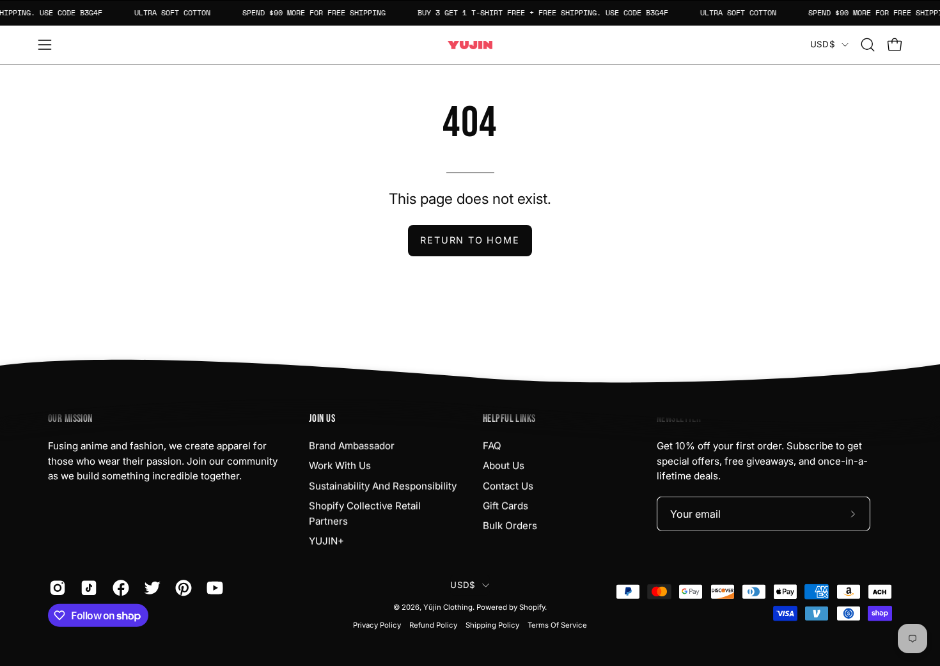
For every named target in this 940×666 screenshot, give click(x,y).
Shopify (532, 607)
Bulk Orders (510, 526)
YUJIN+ (326, 541)
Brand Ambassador (352, 446)
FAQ (492, 446)
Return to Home (469, 240)
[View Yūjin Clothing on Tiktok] (86, 588)
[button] (867, 44)
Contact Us (508, 485)
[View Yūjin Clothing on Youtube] (212, 588)
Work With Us (340, 466)
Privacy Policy (377, 625)
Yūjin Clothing (448, 607)
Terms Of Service (557, 625)
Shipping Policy (492, 625)
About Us (503, 466)
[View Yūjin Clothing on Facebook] (118, 588)
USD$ (822, 44)
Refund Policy (433, 625)
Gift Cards (505, 506)
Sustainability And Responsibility (383, 485)
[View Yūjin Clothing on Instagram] (55, 588)
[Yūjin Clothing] (470, 45)
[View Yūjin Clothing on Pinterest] (181, 588)
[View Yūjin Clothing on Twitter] (150, 588)
